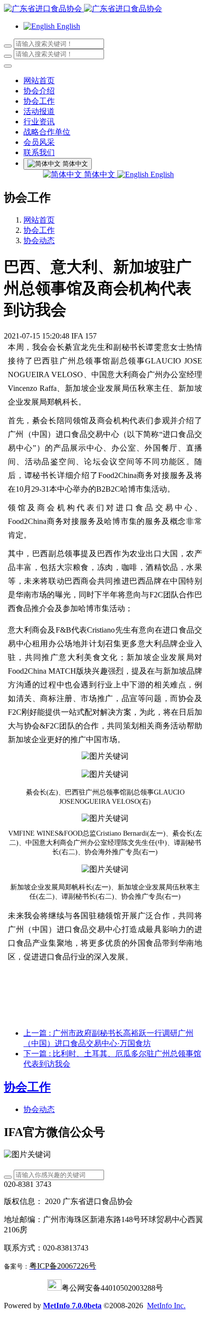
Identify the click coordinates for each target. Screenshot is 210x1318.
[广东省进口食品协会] (105, 9)
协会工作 (39, 230)
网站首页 (39, 80)
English (161, 174)
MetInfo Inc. (166, 1305)
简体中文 (99, 174)
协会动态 (39, 240)
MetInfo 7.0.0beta (72, 1305)
